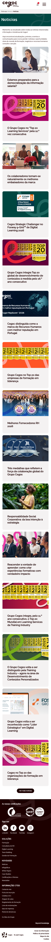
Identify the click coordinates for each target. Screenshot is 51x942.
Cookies (46, 939)
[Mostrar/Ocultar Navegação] (44, 4)
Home (10, 11)
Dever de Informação (41, 931)
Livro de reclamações (9, 905)
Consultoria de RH (8, 846)
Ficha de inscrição (8, 892)
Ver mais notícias (25, 791)
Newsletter (6, 880)
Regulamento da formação (11, 902)
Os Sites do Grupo (8, 917)
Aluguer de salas (7, 899)
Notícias (5, 864)
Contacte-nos (6, 889)
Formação (5, 843)
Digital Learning (7, 849)
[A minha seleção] (37, 4)
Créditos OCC (6, 896)
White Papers (6, 871)
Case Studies (6, 874)
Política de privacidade (41, 933)
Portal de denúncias (9, 912)
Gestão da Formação (9, 855)
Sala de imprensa (8, 909)
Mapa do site (44, 936)
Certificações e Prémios (10, 877)
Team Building (7, 852)
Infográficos (6, 867)
